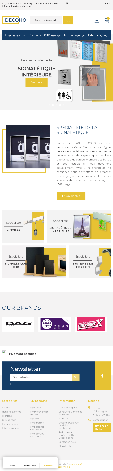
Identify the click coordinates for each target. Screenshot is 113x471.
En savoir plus (71, 196)
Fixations (35, 35)
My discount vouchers (37, 435)
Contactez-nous (67, 442)
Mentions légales (68, 407)
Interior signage (74, 35)
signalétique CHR (16, 265)
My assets (35, 418)
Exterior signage (98, 35)
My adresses (37, 422)
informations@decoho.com (16, 6)
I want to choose (30, 465)
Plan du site (65, 446)
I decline (12, 465)
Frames (6, 407)
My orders (35, 407)
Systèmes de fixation (83, 265)
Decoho (93, 400)
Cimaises (13, 229)
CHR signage (52, 35)
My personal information (37, 428)
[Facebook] (102, 376)
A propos (63, 418)
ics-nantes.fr (76, 464)
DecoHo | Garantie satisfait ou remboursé (69, 425)
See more (36, 82)
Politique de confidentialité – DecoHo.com (67, 435)
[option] (56, 72)
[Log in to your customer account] (98, 20)
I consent (48, 465)
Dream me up (62, 467)
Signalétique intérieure (60, 229)
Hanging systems (15, 35)
